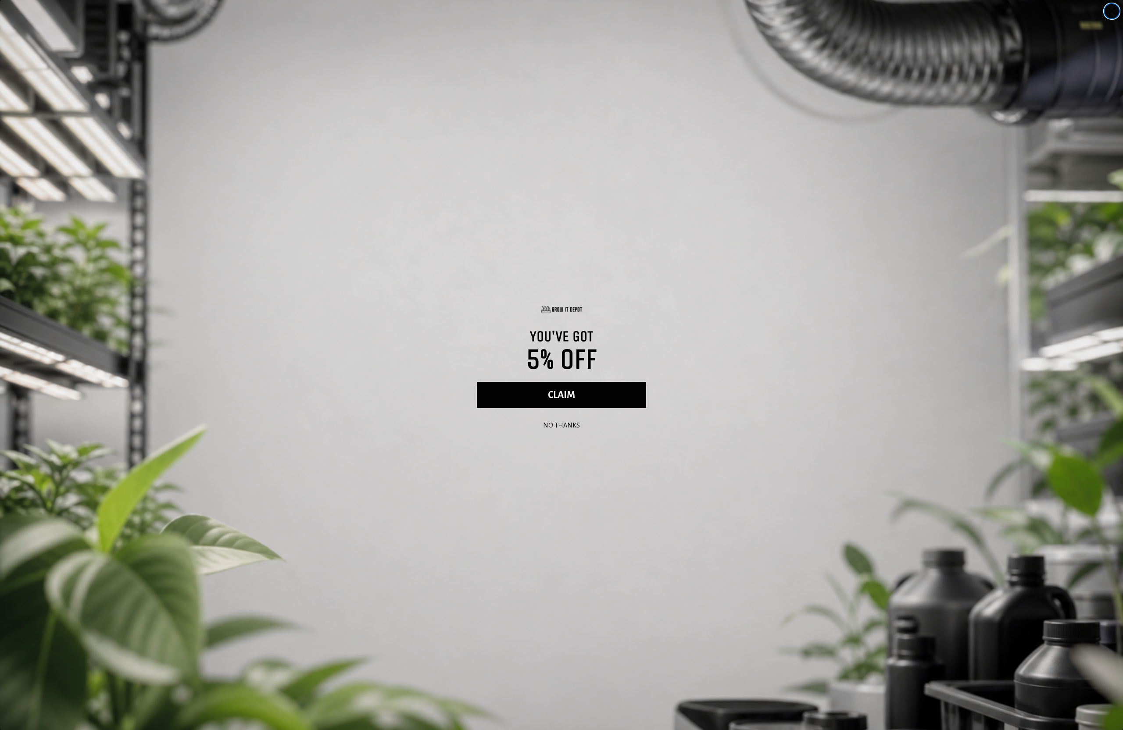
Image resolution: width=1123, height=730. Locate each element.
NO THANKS (561, 424)
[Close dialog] (1111, 11)
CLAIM (561, 395)
